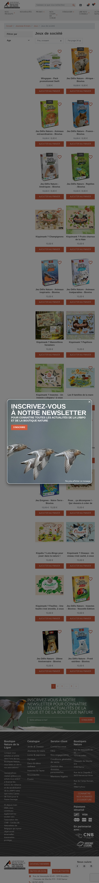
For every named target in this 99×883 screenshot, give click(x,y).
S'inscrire (19, 427)
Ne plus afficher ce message (78, 481)
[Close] (89, 401)
